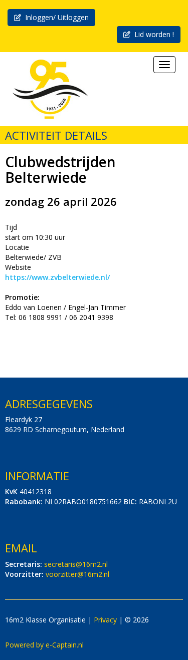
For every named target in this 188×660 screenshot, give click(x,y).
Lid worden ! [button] (152, 34)
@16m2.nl (76, 564)
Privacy (105, 619)
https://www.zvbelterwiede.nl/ (57, 277)
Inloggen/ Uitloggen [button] (55, 17)
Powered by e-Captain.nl (44, 644)
